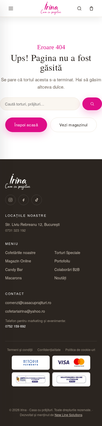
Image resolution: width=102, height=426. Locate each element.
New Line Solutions (68, 414)
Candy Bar (14, 269)
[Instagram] (10, 200)
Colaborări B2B (67, 269)
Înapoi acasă (26, 124)
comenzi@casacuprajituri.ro (28, 302)
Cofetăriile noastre (20, 252)
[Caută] (79, 8)
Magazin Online (18, 260)
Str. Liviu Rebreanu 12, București (32, 224)
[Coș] (91, 8)
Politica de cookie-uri (80, 349)
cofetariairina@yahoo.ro (25, 311)
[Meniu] (10, 8)
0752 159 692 (15, 326)
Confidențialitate (49, 349)
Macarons (13, 277)
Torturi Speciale (67, 252)
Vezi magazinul (73, 124)
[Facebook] (23, 200)
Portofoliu (62, 260)
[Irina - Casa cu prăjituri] (51, 8)
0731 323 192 (15, 230)
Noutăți (60, 277)
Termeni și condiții (20, 349)
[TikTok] (36, 200)
